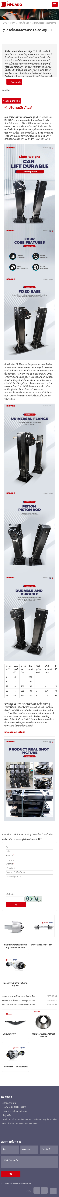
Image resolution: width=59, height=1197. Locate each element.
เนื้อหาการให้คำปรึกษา (15, 872)
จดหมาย (9, 855)
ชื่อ (7, 847)
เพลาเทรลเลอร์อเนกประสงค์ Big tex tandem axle (15, 946)
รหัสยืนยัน (10, 894)
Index (53, 1191)
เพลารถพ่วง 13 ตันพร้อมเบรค (15, 1067)
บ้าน (4, 23)
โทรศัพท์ (9, 864)
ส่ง (16, 905)
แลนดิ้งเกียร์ (24, 23)
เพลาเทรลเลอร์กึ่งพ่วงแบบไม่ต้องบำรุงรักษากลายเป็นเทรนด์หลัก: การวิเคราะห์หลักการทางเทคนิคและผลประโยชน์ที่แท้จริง (20, 996)
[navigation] (55, 4)
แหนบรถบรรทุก (9, 1034)
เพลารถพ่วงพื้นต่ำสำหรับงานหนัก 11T (15, 984)
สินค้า (12, 23)
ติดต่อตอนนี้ (15, 82)
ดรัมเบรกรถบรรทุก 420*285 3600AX (43, 1035)
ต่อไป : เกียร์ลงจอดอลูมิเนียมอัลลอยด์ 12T (22, 839)
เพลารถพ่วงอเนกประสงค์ (41, 945)
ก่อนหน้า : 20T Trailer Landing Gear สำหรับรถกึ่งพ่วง (27, 834)
